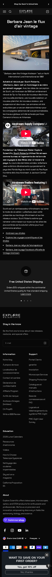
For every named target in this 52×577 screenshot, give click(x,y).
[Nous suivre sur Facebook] (5, 530)
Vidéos (6, 450)
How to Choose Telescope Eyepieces (12, 456)
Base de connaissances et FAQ (37, 399)
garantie (33, 364)
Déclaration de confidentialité (9, 384)
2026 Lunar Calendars (13, 436)
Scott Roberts (21, 153)
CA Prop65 (7, 409)
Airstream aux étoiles (15, 233)
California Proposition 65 (12, 484)
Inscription (33, 369)
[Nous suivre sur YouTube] (20, 530)
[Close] (46, 554)
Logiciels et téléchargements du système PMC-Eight (38, 410)
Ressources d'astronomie (9, 443)
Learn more (26, 294)
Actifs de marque (10, 396)
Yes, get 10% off (26, 566)
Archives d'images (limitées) (11, 402)
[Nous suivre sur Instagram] (12, 530)
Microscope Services (38, 374)
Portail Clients (35, 359)
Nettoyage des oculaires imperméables (9, 466)
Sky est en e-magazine (9, 476)
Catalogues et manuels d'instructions (35, 387)
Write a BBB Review (11, 414)
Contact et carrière (11, 378)
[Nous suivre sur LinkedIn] (27, 530)
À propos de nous (11, 364)
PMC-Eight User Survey (36, 420)
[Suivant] (48, 4)
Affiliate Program (10, 391)
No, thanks (27, 571)
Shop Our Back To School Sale (26, 4)
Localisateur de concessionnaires (11, 371)
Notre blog (7, 359)
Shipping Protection (38, 379)
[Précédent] (3, 4)
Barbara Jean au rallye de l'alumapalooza (24, 245)
